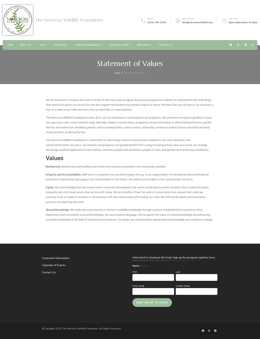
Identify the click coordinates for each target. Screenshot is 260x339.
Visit (42, 45)
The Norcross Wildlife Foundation (69, 20)
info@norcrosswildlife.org (197, 22)
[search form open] (252, 45)
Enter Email (138, 285)
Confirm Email (183, 285)
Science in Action (118, 45)
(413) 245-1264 (156, 22)
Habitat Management (87, 45)
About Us (25, 45)
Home (10, 45)
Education (60, 45)
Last (178, 271)
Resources (143, 45)
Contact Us (165, 45)
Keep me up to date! (152, 302)
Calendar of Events (53, 265)
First (134, 271)
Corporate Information (56, 258)
